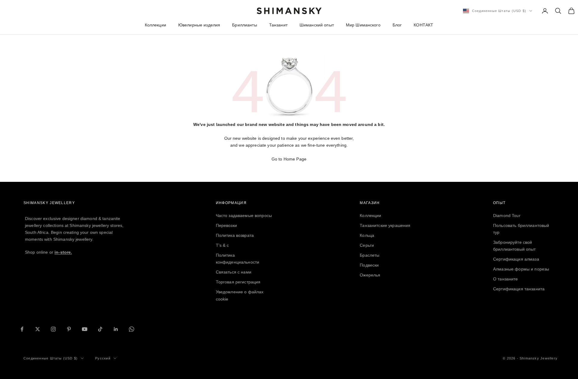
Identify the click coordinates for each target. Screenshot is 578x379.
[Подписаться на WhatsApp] (132, 329)
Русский (102, 358)
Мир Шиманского (363, 25)
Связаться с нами (233, 272)
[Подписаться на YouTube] (85, 329)
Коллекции (155, 25)
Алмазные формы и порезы (521, 269)
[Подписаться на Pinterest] (69, 329)
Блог (397, 25)
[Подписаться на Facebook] (22, 329)
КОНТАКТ (423, 25)
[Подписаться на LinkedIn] (116, 329)
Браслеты (369, 255)
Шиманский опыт (317, 25)
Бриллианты (244, 25)
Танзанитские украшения (385, 225)
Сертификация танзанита (519, 288)
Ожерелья (370, 275)
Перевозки (226, 225)
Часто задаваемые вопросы (244, 215)
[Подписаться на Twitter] (38, 329)
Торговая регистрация (238, 282)
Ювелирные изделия (199, 25)
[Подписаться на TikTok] (100, 329)
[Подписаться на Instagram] (53, 329)
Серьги (367, 245)
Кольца (367, 235)
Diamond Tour (507, 215)
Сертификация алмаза (516, 259)
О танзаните (505, 279)
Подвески (369, 265)
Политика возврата (235, 235)
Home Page (295, 159)
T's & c (222, 245)
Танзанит (278, 25)
